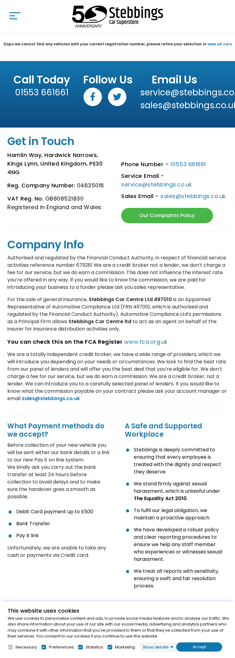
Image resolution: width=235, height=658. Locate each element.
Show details (156, 647)
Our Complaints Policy (167, 215)
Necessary (26, 647)
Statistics (94, 647)
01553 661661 (42, 92)
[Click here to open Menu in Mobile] (15, 16)
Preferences (61, 647)
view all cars (219, 44)
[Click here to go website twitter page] (117, 97)
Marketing (125, 647)
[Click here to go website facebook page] (93, 97)
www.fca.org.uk (146, 342)
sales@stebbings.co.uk (174, 105)
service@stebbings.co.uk (174, 92)
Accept (199, 646)
